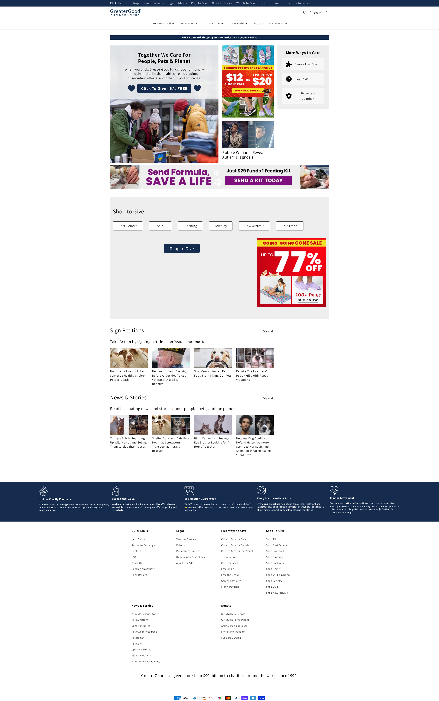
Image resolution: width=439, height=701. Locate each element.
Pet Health (138, 637)
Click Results (139, 574)
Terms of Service (186, 539)
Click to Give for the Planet (237, 551)
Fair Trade (290, 226)
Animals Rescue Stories (145, 614)
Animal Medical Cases (234, 625)
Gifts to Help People (233, 614)
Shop (135, 3)
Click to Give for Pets (233, 539)
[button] (305, 12)
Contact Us (138, 551)
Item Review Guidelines (190, 557)
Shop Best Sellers (276, 545)
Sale (160, 226)
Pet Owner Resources (144, 631)
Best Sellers (127, 226)
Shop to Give (182, 248)
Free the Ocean (230, 574)
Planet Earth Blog (142, 655)
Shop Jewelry (274, 580)
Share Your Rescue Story (146, 661)
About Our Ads (184, 563)
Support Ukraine (231, 637)
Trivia (263, 3)
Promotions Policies (188, 551)
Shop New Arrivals (277, 592)
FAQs (134, 557)
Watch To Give (246, 3)
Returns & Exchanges (144, 545)
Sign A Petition (230, 586)
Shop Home (273, 568)
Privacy (180, 545)
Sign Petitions (177, 3)
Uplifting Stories (141, 649)
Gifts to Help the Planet (235, 619)
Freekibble (227, 568)
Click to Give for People (235, 545)
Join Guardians (153, 3)
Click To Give (119, 3)
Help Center (139, 539)
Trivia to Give (229, 557)
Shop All (271, 539)
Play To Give (199, 3)
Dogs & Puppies (141, 625)
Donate (276, 3)
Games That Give (231, 580)
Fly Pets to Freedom (233, 631)
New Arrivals (254, 226)
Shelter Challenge (298, 3)
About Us (137, 563)
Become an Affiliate (143, 568)
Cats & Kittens (140, 619)
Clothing (190, 226)
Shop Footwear (275, 563)
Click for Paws (229, 563)
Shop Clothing (274, 557)
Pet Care (137, 643)
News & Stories (222, 3)
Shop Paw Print (275, 551)
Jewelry (221, 226)
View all (268, 331)
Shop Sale (272, 586)
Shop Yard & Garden (278, 574)
